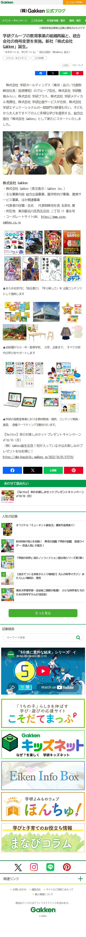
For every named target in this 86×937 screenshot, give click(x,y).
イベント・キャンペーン (14, 20)
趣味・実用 (75, 20)
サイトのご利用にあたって (59, 889)
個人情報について (44, 894)
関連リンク (11, 878)
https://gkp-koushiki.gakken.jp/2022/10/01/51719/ (38, 457)
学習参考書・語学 (56, 20)
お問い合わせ (19, 889)
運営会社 (36, 889)
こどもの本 (37, 20)
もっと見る (43, 613)
